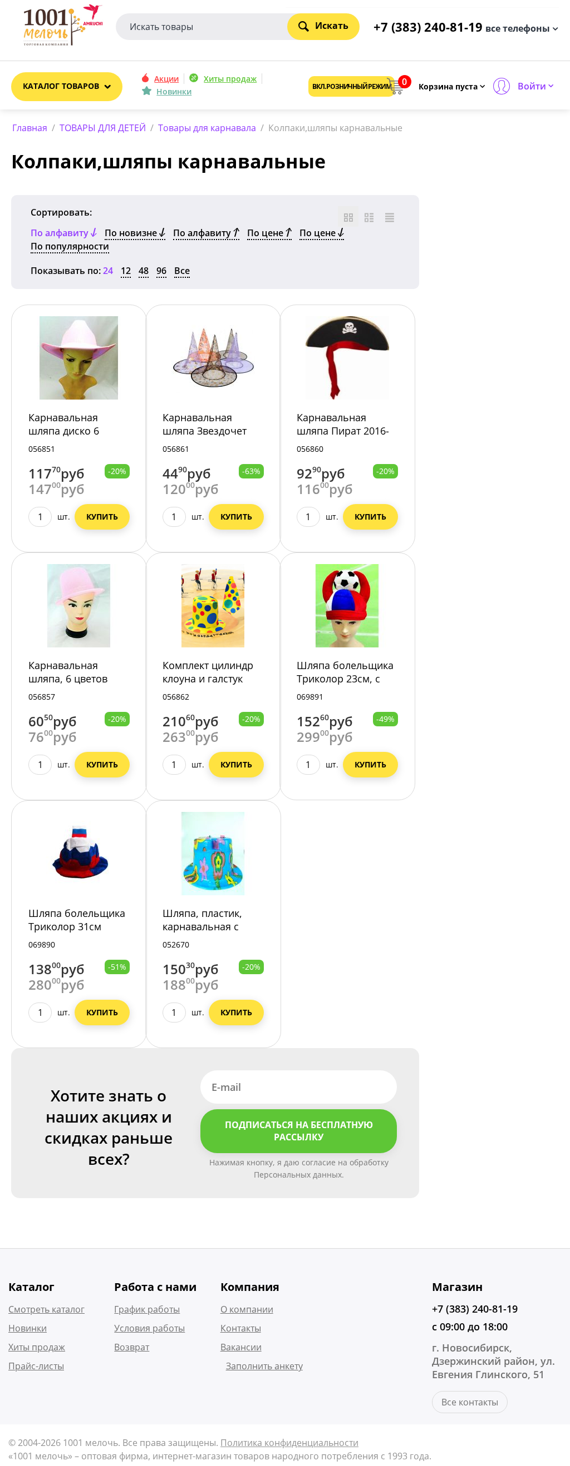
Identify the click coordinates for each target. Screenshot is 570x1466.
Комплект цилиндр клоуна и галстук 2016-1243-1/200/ (208, 679)
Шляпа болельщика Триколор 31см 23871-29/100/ (76, 926)
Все (182, 271)
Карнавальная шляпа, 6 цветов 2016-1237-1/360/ (69, 679)
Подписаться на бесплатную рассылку (299, 1131)
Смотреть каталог (46, 1309)
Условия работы (149, 1328)
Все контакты (469, 1402)
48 (144, 271)
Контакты (240, 1328)
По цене (266, 233)
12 (126, 271)
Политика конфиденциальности (289, 1443)
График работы (147, 1309)
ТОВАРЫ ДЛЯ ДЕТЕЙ (103, 128)
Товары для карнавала (207, 128)
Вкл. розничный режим (351, 86)
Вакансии (241, 1347)
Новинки (173, 91)
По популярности (70, 246)
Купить (102, 516)
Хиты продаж (230, 78)
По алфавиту (203, 233)
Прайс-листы (36, 1366)
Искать (331, 25)
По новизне (132, 233)
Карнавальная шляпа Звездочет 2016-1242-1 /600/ (205, 431)
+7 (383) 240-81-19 (475, 1308)
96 (161, 271)
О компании (246, 1309)
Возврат (131, 1347)
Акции (166, 78)
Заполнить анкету (264, 1366)
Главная (29, 128)
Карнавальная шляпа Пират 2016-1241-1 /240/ (343, 431)
